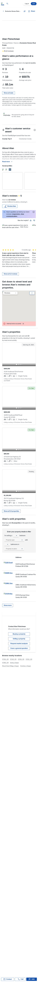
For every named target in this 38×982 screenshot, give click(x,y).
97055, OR (5, 659)
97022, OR (29, 659)
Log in (27, 3)
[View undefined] (19, 354)
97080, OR (5, 662)
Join (33, 3)
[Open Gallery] (12, 181)
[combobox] (10, 293)
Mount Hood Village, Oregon (10, 666)
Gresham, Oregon (25, 666)
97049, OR (13, 659)
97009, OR (21, 659)
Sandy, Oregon (14, 662)
